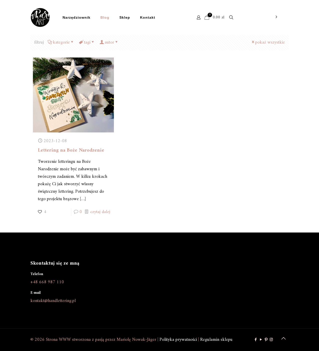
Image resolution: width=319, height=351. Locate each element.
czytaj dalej (100, 212)
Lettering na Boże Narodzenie (71, 150)
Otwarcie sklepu (257, 17)
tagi (87, 42)
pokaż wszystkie (270, 42)
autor (109, 42)
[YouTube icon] (261, 340)
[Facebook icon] (255, 340)
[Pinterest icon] (266, 340)
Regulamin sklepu (216, 340)
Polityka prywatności (178, 340)
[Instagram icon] (271, 340)
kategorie (61, 42)
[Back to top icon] (283, 339)
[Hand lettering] (40, 17)
